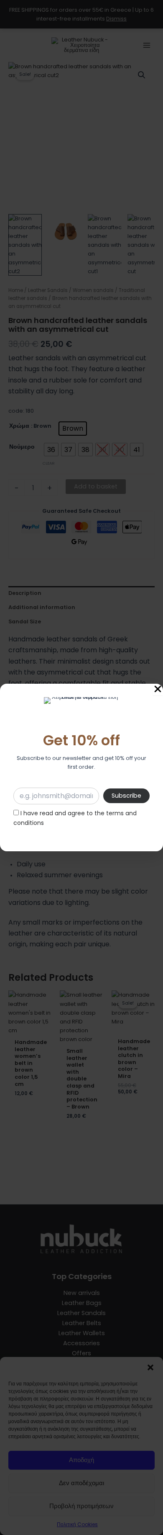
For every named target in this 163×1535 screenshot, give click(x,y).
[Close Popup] (158, 689)
